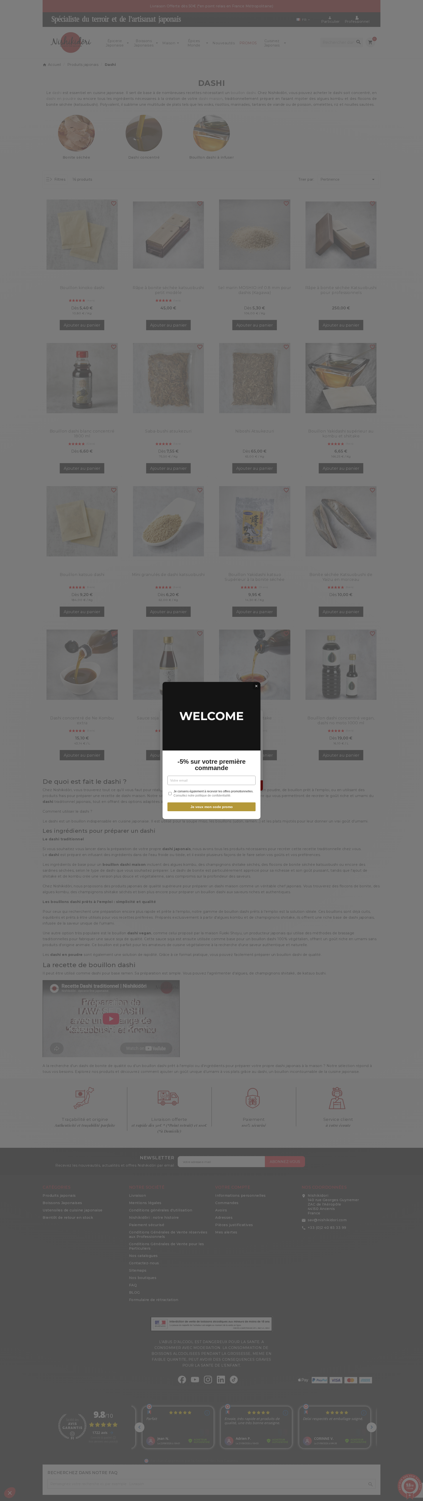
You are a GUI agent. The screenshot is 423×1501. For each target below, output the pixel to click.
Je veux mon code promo (211, 807)
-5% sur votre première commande (211, 764)
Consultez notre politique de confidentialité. (202, 795)
